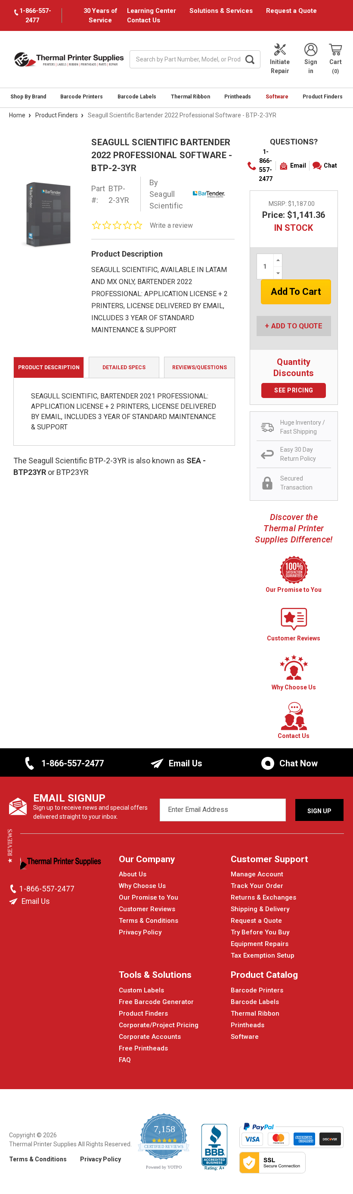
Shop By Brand (28, 97)
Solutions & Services (221, 11)
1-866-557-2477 (265, 165)
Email (298, 165)
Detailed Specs (124, 367)
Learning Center (151, 11)
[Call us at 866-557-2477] (14, 889)
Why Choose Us (142, 886)
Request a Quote (291, 11)
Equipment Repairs (259, 944)
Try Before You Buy (260, 932)
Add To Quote (296, 325)
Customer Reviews (147, 909)
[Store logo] (55, 863)
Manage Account (257, 874)
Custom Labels (141, 990)
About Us (132, 874)
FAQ (125, 1060)
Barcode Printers (81, 97)
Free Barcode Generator (156, 1002)
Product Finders (323, 97)
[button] (10, 846)
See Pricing (293, 390)
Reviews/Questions (199, 367)
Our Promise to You (148, 897)
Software (277, 97)
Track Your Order (257, 886)
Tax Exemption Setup (262, 955)
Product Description (49, 367)
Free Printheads (143, 1048)
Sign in (310, 66)
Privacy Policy (140, 932)
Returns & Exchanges (263, 897)
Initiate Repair (280, 66)
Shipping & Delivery (260, 909)
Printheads (237, 97)
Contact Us (143, 20)
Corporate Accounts (150, 1037)
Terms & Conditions (148, 921)
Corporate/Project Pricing (158, 1025)
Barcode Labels (137, 97)
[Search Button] (250, 59)
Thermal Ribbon (190, 97)
